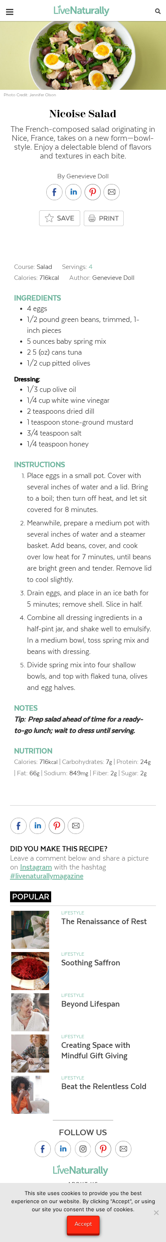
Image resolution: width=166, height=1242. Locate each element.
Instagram (36, 867)
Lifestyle (72, 913)
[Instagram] (83, 1149)
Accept (83, 1224)
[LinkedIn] (63, 1149)
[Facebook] (43, 1149)
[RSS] (123, 1149)
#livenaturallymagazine (46, 876)
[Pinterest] (103, 1149)
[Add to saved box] (60, 218)
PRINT (105, 218)
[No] (156, 1212)
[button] (9, 10)
